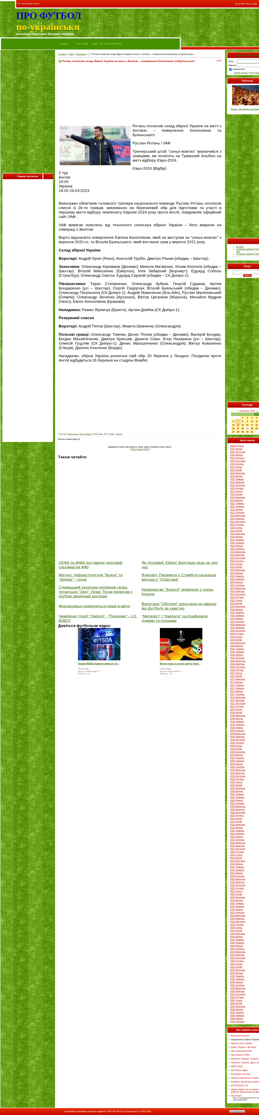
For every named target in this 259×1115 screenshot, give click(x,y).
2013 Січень (236, 527)
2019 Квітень (236, 755)
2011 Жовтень (237, 482)
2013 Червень (237, 543)
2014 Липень (236, 582)
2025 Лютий (236, 967)
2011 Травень (237, 479)
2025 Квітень (236, 973)
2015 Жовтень (237, 627)
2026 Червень (237, 1015)
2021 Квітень (236, 827)
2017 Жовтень (237, 700)
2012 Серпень (237, 512)
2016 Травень (237, 649)
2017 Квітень (236, 682)
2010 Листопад (237, 461)
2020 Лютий (236, 785)
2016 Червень (237, 652)
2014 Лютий (236, 567)
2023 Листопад (237, 921)
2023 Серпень (237, 912)
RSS (255, 4)
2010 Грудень (237, 464)
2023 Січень (236, 891)
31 (252, 432)
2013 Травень (237, 540)
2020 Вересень (237, 806)
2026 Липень (236, 1018)
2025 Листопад (237, 994)
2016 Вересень (237, 661)
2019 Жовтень (237, 773)
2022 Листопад (237, 885)
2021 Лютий (236, 821)
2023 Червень (237, 906)
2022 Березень (237, 861)
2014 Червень (237, 579)
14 (238, 425)
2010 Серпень (237, 458)
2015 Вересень (237, 624)
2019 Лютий (236, 749)
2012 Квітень (236, 500)
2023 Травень (237, 903)
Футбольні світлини (241, 1074)
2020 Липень (236, 800)
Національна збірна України (80, 434)
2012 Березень (237, 497)
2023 (71, 54)
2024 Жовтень (237, 955)
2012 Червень (237, 506)
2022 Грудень (237, 888)
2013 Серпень (237, 549)
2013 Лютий (236, 530)
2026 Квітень (236, 1009)
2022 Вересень (237, 879)
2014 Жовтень (237, 591)
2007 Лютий (236, 449)
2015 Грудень (237, 633)
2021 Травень (237, 830)
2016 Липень (236, 655)
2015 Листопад (237, 630)
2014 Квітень (236, 573)
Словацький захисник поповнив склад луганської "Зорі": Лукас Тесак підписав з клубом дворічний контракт (95, 591)
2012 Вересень (237, 515)
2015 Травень (237, 612)
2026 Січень (236, 1000)
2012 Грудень (237, 524)
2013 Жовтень (237, 555)
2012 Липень (236, 509)
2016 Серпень (237, 658)
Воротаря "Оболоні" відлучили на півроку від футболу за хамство (179, 606)
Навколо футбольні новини (245, 1078)
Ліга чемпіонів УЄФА (241, 1051)
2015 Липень (236, 618)
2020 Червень (237, 797)
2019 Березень (237, 752)
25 (256, 428)
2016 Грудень (237, 670)
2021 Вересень (237, 843)
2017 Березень (237, 679)
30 (247, 432)
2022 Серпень (237, 876)
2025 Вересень (237, 988)
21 (238, 428)
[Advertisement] (28, 112)
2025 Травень (237, 976)
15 (242, 425)
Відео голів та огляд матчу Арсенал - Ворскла (181, 663)
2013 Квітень (236, 536)
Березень (81, 54)
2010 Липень (236, 455)
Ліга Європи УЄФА (240, 1055)
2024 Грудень (237, 961)
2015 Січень (236, 600)
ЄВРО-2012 (237, 1066)
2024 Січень (236, 927)
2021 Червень (237, 833)
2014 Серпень (237, 585)
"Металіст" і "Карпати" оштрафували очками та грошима (175, 618)
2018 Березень (237, 715)
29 (242, 432)
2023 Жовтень (237, 918)
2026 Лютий (236, 1003)
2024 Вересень (237, 952)
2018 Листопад (237, 739)
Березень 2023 (247, 411)
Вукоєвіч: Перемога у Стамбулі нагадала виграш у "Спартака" (179, 577)
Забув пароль (241, 73)
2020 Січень (236, 782)
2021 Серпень (237, 839)
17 (252, 425)
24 (252, 428)
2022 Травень (237, 867)
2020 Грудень (237, 815)
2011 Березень (237, 473)
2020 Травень (237, 794)
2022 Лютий (236, 858)
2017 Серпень (237, 694)
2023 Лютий (236, 894)
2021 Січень (236, 818)
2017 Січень (236, 673)
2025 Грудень (237, 997)
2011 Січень (236, 467)
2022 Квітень (236, 864)
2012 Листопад (237, 521)
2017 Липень (236, 691)
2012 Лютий (236, 494)
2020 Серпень (237, 803)
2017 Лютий (236, 676)
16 (247, 425)
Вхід (95, 43)
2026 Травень (237, 1012)
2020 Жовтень (237, 809)
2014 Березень (237, 570)
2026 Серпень (237, 1021)
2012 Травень (237, 503)
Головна (64, 43)
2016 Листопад (237, 667)
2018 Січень (236, 709)
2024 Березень (237, 933)
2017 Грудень (237, 706)
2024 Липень (236, 946)
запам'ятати (238, 69)
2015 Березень (237, 606)
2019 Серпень (237, 767)
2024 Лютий (236, 930)
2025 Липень (236, 982)
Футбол (240, 246)
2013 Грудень (237, 561)
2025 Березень (237, 970)
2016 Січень (236, 636)
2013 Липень (236, 546)
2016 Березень (237, 643)
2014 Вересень (237, 588)
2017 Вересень (237, 697)
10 (252, 421)
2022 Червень (237, 870)
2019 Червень (237, 761)
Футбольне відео (239, 1070)
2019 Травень (237, 758)
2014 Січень (236, 564)
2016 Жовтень (237, 664)
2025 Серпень (237, 985)
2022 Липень (236, 873)
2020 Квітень (236, 791)
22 (242, 428)
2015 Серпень (237, 621)
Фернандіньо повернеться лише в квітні (94, 606)
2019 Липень (236, 764)
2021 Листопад (237, 849)
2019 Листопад (237, 776)
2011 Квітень (236, 476)
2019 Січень (236, 746)
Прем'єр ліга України (241, 1043)
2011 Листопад (237, 485)
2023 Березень (237, 897)
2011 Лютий (236, 470)
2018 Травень (237, 721)
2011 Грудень (237, 488)
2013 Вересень (237, 552)
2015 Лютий (236, 603)
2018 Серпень (237, 730)
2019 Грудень (237, 779)
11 (257, 421)
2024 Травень (237, 939)
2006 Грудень (237, 446)
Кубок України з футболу (243, 1047)
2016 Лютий (236, 639)
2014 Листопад (237, 594)
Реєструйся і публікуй (110, 43)
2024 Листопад (237, 958)
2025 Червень (237, 979)
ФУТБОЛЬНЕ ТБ (239, 1085)
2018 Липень (236, 727)
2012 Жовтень (237, 518)
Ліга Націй (236, 1095)
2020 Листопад (237, 812)
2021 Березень (237, 824)
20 (233, 428)
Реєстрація (82, 43)
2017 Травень (237, 685)
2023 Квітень (236, 900)
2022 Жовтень (237, 882)
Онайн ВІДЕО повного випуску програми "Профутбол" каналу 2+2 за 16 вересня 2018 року (99, 663)
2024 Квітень (236, 936)
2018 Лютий (236, 712)
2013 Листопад (237, 558)
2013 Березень (237, 533)
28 (238, 432)
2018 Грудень (237, 743)
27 (233, 432)
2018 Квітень (236, 718)
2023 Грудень (237, 924)
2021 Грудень (237, 852)
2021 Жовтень (237, 846)
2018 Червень (237, 724)
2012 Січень (236, 491)
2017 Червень (237, 688)
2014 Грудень (237, 597)
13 (233, 425)
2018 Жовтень (237, 736)
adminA (119, 434)
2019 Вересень (237, 770)
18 (256, 425)
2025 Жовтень (237, 991)
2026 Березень (237, 1006)
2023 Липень (236, 909)
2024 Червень (237, 942)
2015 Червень (237, 615)
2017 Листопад (237, 703)
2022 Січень (236, 855)
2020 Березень (237, 788)
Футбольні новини (240, 1035)
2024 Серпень (237, 949)
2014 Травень (237, 576)
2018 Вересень (237, 733)
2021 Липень (236, 836)
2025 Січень (236, 964)
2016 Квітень (236, 646)
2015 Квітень (236, 609)
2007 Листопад (237, 452)
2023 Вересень (237, 915)
